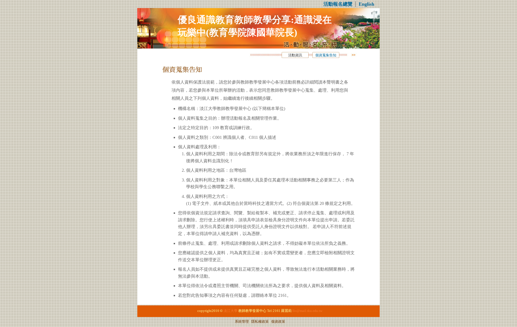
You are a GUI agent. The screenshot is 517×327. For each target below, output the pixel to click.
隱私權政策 (260, 321)
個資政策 (278, 321)
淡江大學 (230, 311)
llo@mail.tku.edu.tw (307, 311)
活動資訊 (295, 55)
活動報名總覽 (337, 4)
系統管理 (242, 321)
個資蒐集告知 (325, 55)
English (366, 4)
